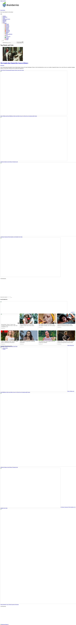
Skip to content (3, 0)
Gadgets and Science (6, 19)
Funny (4, 18)
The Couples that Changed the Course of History (14, 63)
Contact (4, 349)
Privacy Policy (5, 348)
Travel (4, 22)
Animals (4, 16)
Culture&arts (5, 17)
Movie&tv (4, 21)
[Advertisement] (33, 288)
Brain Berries (2, 10)
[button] (3, 40)
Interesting (4, 20)
